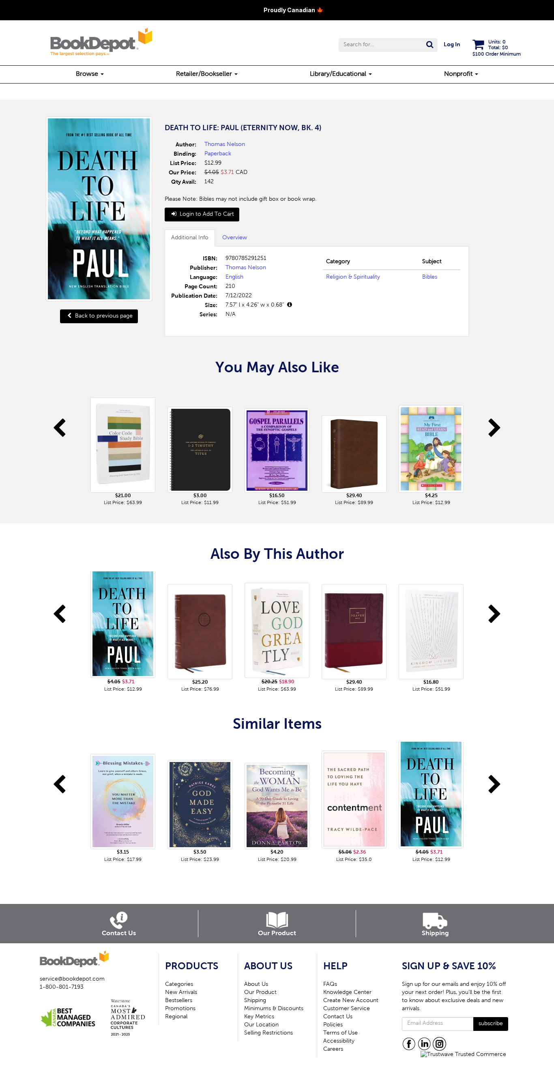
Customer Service (346, 1009)
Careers (333, 1049)
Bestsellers (178, 1001)
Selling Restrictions (268, 1033)
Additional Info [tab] (189, 238)
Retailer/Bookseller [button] (205, 74)
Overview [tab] (234, 238)
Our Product (260, 993)
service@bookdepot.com (72, 979)
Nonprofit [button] (459, 74)
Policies (333, 1025)
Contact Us (337, 1017)
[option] (122, 446)
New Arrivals (181, 993)
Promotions (180, 1009)
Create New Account (350, 1001)
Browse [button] (88, 74)
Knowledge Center (347, 993)
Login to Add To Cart (206, 214)
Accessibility (338, 1041)
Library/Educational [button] (339, 74)
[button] (388, 45)
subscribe (491, 1024)
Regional (176, 1017)
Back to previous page (103, 316)
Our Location (261, 1025)
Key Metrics (259, 1017)
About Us (256, 984)
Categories (179, 984)
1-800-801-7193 (62, 987)
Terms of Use (340, 1033)
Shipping (255, 1001)
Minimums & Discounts (273, 1009)
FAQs (330, 984)
